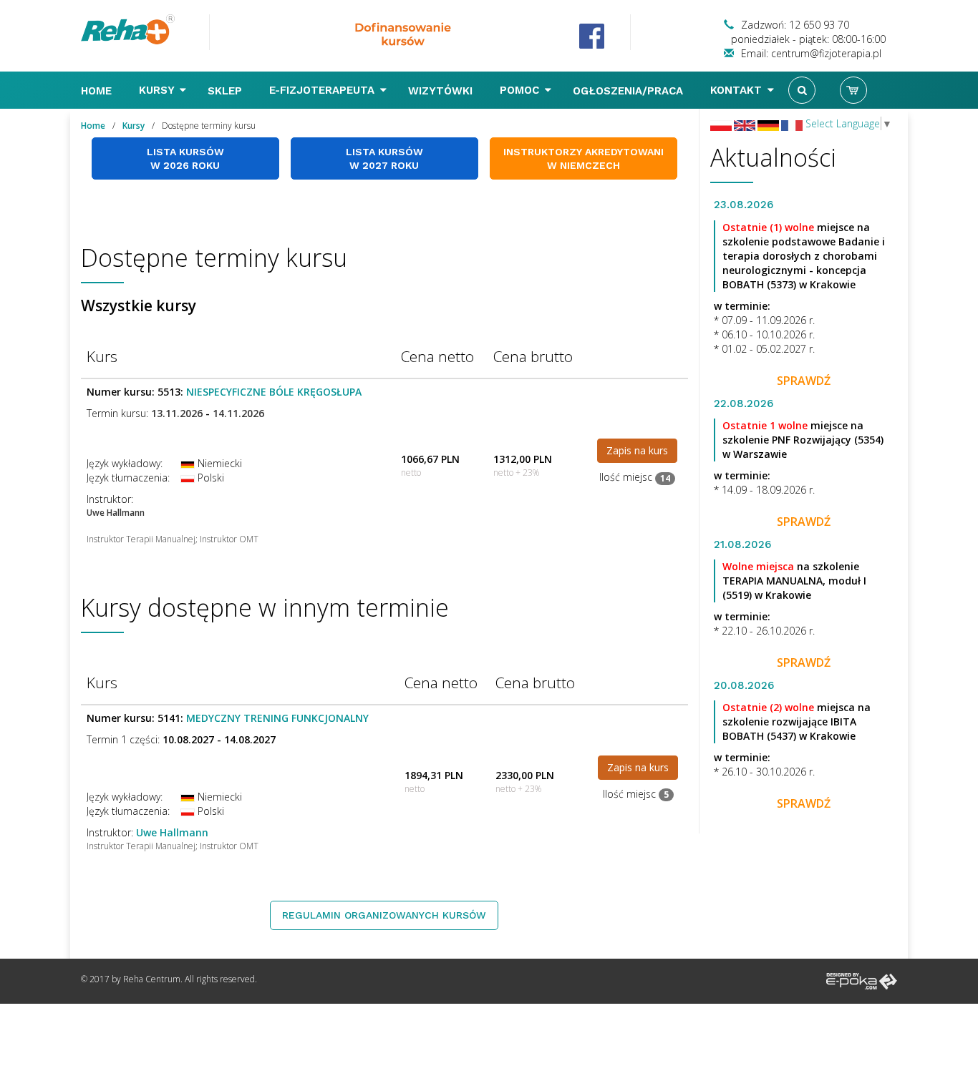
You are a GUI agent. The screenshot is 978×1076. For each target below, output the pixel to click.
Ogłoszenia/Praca (630, 90)
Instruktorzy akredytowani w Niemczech (583, 158)
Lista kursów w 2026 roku (185, 158)
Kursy (158, 90)
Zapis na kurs (637, 450)
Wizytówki (442, 90)
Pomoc (521, 90)
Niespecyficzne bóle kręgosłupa (274, 391)
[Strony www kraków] (861, 980)
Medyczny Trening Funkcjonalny (277, 718)
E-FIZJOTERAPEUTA (323, 90)
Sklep (227, 90)
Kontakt (737, 90)
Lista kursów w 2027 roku (384, 158)
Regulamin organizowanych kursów (384, 915)
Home (98, 90)
